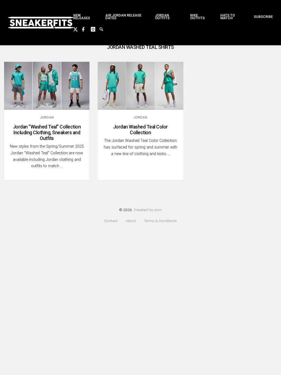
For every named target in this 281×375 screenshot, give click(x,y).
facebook (86, 28)
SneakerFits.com (148, 210)
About (131, 220)
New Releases (81, 16)
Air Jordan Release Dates (123, 16)
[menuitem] (85, 17)
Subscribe (263, 17)
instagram (95, 28)
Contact (111, 220)
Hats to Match (227, 16)
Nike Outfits (197, 16)
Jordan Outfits (162, 16)
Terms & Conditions (160, 220)
